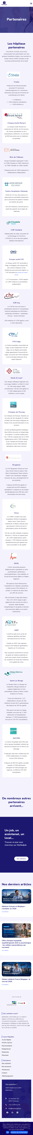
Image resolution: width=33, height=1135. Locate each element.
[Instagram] (12, 1112)
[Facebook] (7, 1112)
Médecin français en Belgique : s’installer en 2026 (13, 907)
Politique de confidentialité (19, 1132)
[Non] (29, 1129)
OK (8, 1132)
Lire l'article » (5, 911)
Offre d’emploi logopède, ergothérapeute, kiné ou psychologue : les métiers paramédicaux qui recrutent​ (16, 943)
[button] (31, 3)
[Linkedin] (17, 1112)
